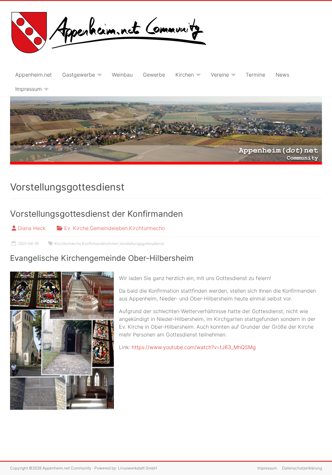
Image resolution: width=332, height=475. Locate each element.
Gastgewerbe (78, 74)
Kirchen (184, 74)
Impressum (28, 89)
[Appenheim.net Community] (166, 130)
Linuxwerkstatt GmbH (137, 468)
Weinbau (122, 74)
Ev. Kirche (76, 228)
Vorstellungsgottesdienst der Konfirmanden (96, 214)
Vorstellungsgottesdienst (142, 243)
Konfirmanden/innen (100, 243)
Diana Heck (31, 228)
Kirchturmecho (147, 228)
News (282, 74)
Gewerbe (154, 74)
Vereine (220, 74)
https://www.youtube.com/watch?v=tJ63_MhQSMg (194, 347)
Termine (255, 74)
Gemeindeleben (109, 228)
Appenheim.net (33, 74)
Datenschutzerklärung (302, 468)
